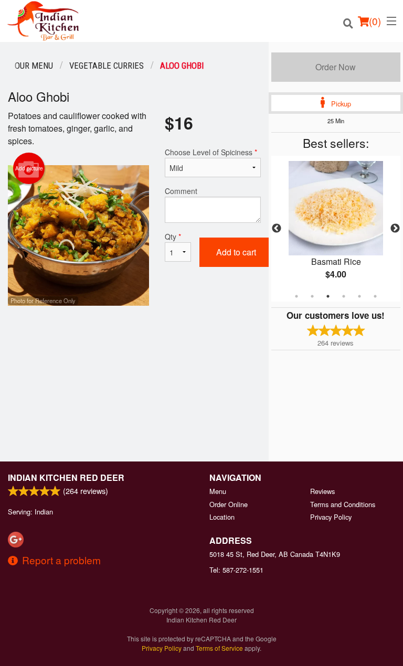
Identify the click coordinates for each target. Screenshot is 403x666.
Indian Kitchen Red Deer (66, 477)
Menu (217, 491)
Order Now (335, 67)
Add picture (29, 168)
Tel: (236, 570)
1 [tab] (296, 296)
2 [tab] (312, 296)
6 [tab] (375, 296)
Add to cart (236, 252)
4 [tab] (343, 296)
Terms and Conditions (342, 504)
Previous (276, 228)
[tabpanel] (336, 228)
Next (395, 228)
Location (222, 517)
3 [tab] (328, 296)
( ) (375, 21)
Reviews (322, 491)
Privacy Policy (331, 517)
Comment (181, 191)
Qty (173, 236)
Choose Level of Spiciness (211, 152)
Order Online (228, 504)
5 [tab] (359, 296)
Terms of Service (219, 647)
